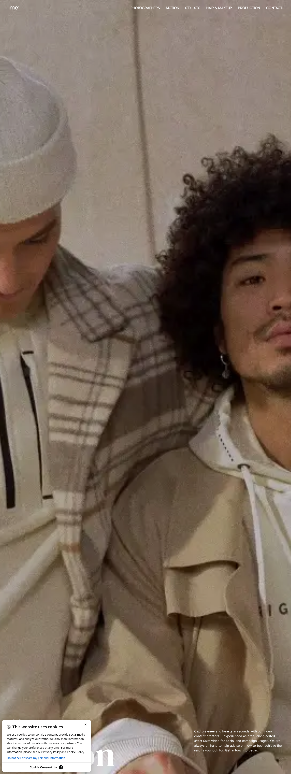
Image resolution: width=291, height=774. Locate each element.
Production (249, 8)
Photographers (145, 8)
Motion (172, 8)
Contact (274, 8)
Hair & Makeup (219, 8)
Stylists (192, 8)
